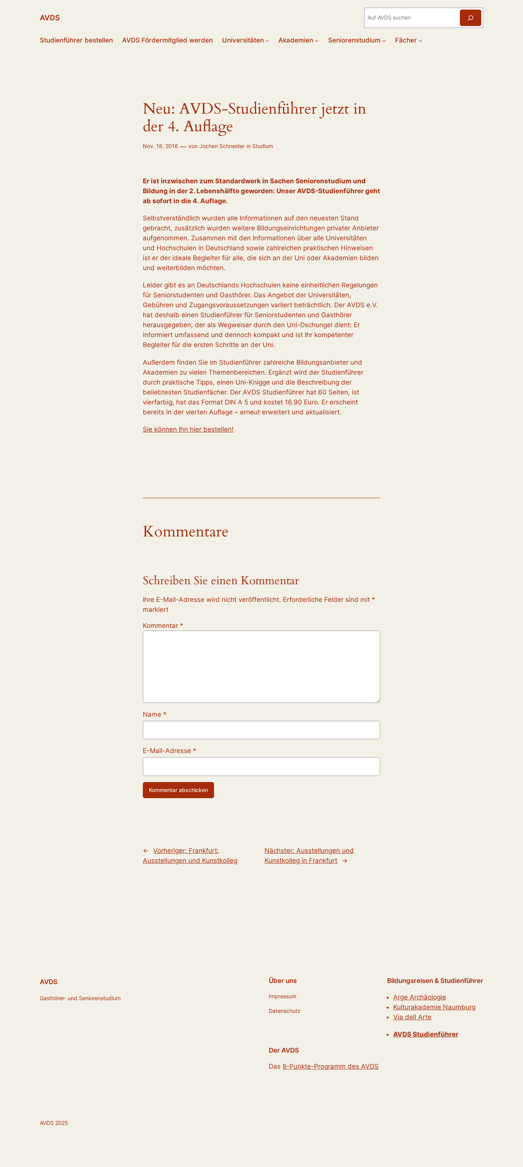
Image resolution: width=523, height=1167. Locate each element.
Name (155, 714)
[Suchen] (470, 18)
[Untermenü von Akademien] (317, 40)
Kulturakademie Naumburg (434, 1007)
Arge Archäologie (419, 997)
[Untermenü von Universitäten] (267, 40)
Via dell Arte (412, 1017)
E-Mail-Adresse (169, 751)
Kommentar (163, 625)
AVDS (50, 17)
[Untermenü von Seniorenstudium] (384, 40)
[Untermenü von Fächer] (420, 40)
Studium (262, 146)
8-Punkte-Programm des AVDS (331, 1066)
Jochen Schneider (222, 146)
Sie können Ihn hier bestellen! (188, 429)
